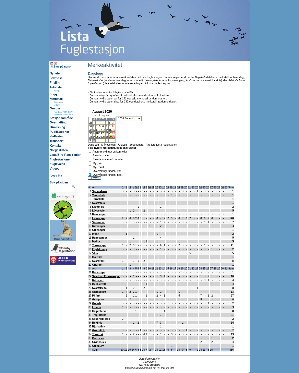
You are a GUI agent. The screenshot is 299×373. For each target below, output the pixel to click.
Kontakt (55, 145)
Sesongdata (136, 144)
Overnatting (58, 122)
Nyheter (55, 73)
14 (107, 129)
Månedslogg (108, 144)
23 (196, 187)
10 (94, 129)
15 (110, 129)
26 (100, 136)
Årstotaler (58, 102)
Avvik (56, 91)
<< (96, 115)
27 (103, 136)
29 (110, 136)
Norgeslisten (59, 150)
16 (171, 187)
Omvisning (57, 127)
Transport (56, 141)
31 (226, 187)
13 (103, 129)
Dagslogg (93, 144)
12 (100, 129)
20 (103, 133)
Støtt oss (56, 78)
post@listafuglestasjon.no (140, 367)
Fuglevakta (57, 164)
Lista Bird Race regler (65, 154)
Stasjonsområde (61, 118)
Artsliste (56, 87)
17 (94, 133)
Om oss (55, 108)
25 (97, 136)
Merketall (56, 98)
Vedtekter (56, 136)
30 (222, 187)
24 (94, 136)
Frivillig (55, 82)
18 (97, 133)
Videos (54, 168)
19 (100, 133)
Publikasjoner (59, 131)
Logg (53, 94)
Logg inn (56, 175)
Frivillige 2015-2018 (63, 114)
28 (107, 136)
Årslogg (122, 144)
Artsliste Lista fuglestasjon (161, 144)
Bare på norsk (62, 66)
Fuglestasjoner (60, 159)
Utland (57, 105)
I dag (102, 115)
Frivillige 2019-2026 (63, 112)
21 (107, 133)
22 (110, 133)
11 (97, 129)
